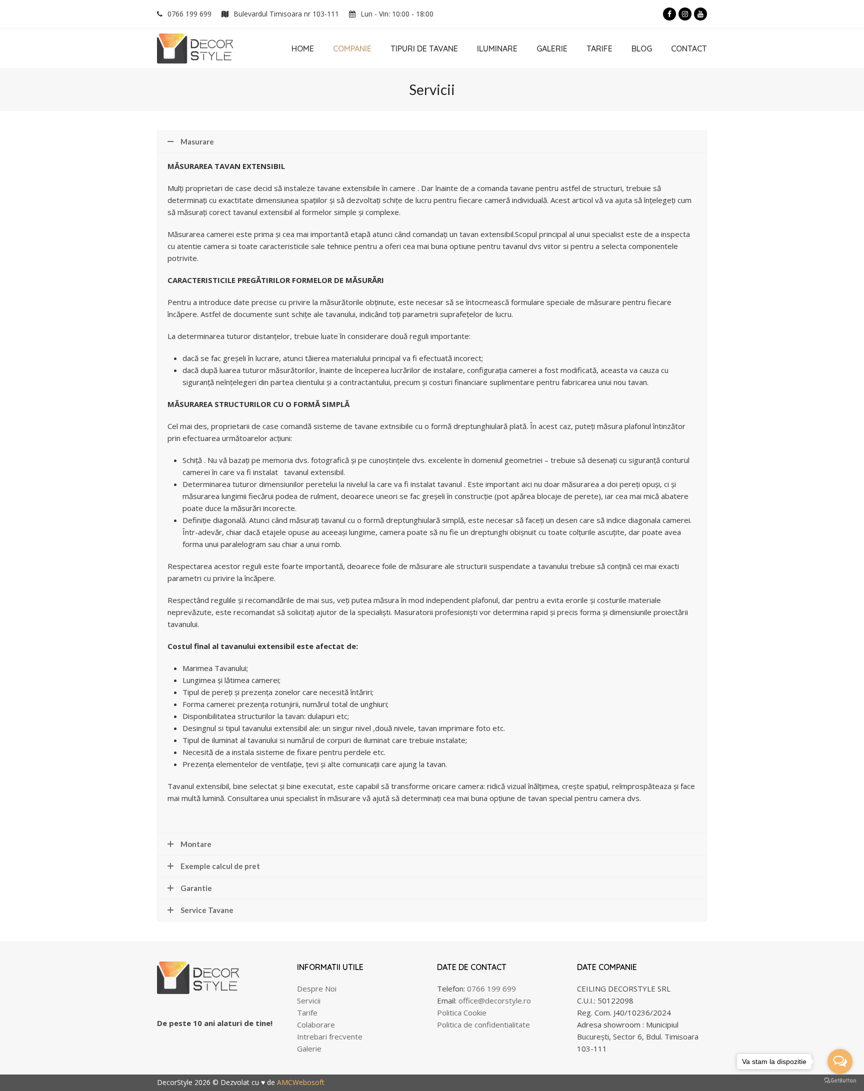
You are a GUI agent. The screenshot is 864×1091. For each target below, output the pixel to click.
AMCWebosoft (300, 1082)
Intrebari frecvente (329, 1037)
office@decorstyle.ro (494, 1001)
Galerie (309, 1049)
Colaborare (316, 1025)
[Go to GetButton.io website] (840, 1081)
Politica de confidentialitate (483, 1025)
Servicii (308, 1001)
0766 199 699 (190, 13)
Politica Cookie (461, 1013)
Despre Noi (316, 989)
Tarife (307, 1013)
